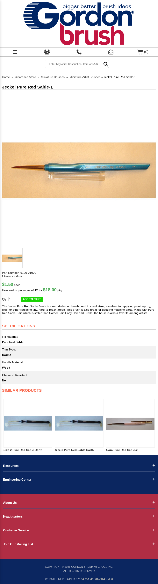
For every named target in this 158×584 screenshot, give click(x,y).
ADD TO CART (32, 299)
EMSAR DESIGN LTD (97, 579)
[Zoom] (79, 169)
